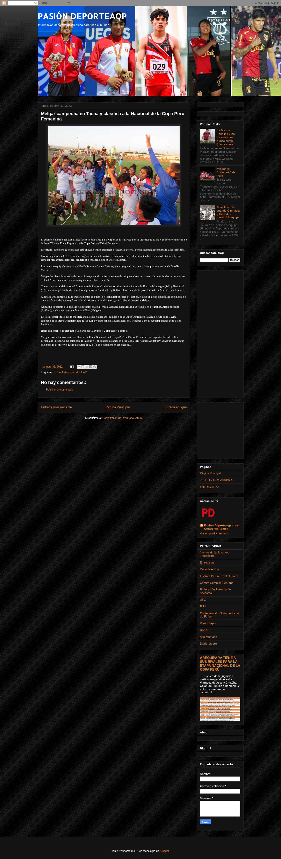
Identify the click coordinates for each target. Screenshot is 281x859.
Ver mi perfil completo (214, 533)
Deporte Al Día (209, 569)
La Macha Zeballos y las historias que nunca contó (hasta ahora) (226, 137)
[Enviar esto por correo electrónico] (79, 367)
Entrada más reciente (56, 407)
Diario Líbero (208, 643)
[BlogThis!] (83, 367)
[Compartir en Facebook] (91, 367)
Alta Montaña (208, 636)
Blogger (164, 850)
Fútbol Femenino (64, 372)
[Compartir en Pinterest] (95, 367)
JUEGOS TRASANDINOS (216, 480)
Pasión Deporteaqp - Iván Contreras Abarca (222, 527)
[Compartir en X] (87, 367)
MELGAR (81, 372)
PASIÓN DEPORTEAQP (82, 16)
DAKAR (205, 630)
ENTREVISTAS (209, 486)
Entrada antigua (175, 407)
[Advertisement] (220, 333)
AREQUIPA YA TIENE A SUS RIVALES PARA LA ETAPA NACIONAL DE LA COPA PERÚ (220, 663)
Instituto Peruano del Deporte (219, 576)
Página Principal (118, 407)
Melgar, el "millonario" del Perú (226, 172)
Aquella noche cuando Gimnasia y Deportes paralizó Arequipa (228, 212)
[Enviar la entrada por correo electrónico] (72, 366)
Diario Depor (208, 623)
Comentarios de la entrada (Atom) (122, 417)
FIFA (203, 606)
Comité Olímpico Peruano (216, 582)
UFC (203, 599)
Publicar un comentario (59, 389)
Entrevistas (207, 562)
